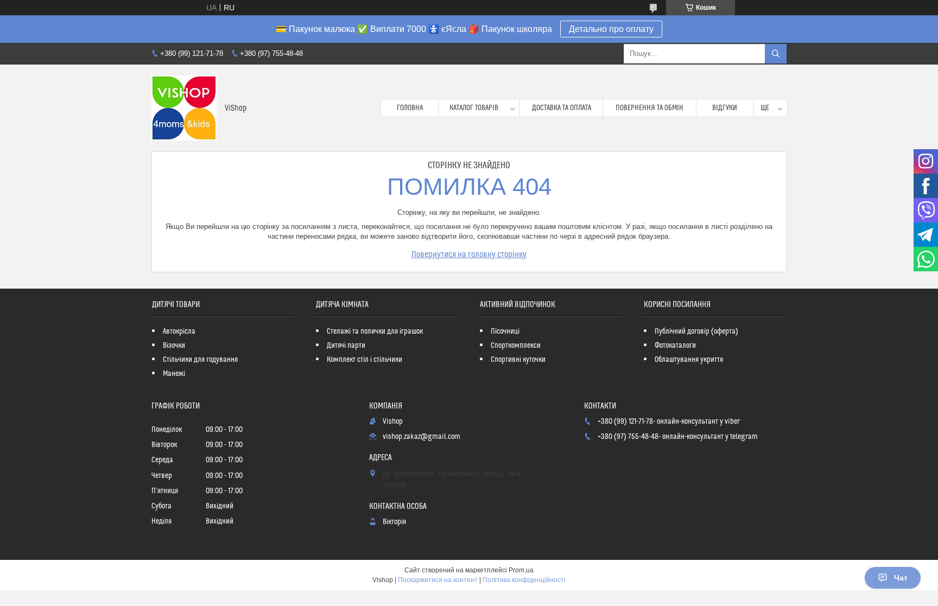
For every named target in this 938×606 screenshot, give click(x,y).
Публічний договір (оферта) (696, 331)
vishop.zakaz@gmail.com (421, 436)
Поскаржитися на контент (438, 580)
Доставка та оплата (561, 108)
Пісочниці (505, 331)
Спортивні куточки (518, 359)
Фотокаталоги (675, 345)
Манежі (174, 373)
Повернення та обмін (649, 108)
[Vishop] (184, 108)
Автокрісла (179, 331)
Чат (901, 577)
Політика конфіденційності (524, 580)
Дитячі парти (346, 345)
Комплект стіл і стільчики (364, 359)
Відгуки (724, 108)
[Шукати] (776, 53)
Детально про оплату (611, 29)
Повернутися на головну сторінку (469, 254)
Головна (410, 108)
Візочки (174, 345)
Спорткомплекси (516, 345)
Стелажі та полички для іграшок (375, 331)
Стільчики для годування (200, 359)
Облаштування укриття (689, 359)
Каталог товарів (473, 108)
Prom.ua (521, 570)
